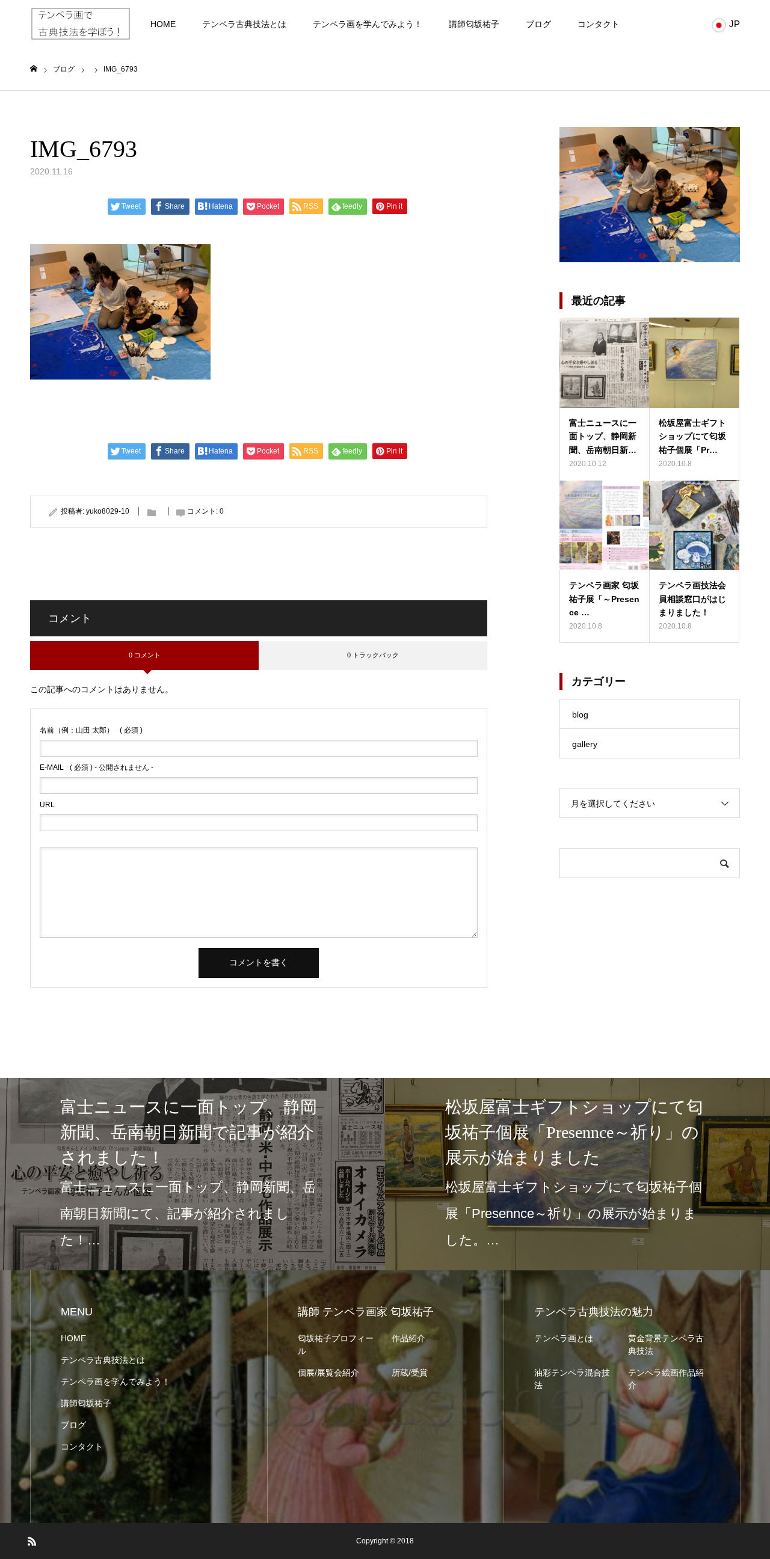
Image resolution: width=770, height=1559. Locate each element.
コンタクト (599, 24)
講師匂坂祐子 (474, 24)
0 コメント (145, 655)
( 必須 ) (91, 730)
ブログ (538, 24)
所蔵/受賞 (410, 1372)
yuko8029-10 (107, 511)
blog (580, 714)
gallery (584, 744)
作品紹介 (408, 1338)
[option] (192, 1174)
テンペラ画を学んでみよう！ (367, 24)
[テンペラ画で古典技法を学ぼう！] (80, 24)
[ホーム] (33, 69)
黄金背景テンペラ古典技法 (666, 1344)
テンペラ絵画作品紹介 (666, 1379)
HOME (163, 24)
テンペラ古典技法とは (244, 24)
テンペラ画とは (563, 1338)
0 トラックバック (373, 655)
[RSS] (32, 1541)
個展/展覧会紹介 (328, 1372)
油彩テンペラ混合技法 (572, 1379)
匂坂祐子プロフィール (336, 1344)
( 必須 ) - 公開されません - (96, 767)
